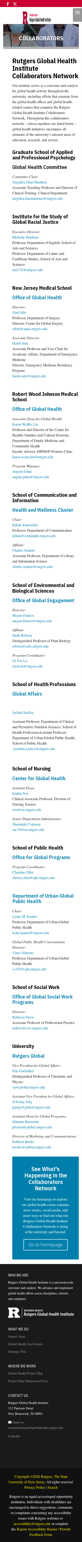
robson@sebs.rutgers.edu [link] (30, 646)
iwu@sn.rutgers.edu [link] (26, 809)
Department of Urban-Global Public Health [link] (43, 898)
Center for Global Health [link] (38, 778)
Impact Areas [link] (16, 1336)
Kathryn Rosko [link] (23, 1141)
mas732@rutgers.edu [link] (27, 269)
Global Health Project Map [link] (25, 1373)
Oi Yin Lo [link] (19, 660)
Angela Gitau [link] (22, 471)
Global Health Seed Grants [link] (25, 1344)
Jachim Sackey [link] (23, 712)
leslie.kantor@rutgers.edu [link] (30, 932)
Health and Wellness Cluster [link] (42, 510)
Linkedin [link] (14, 1436)
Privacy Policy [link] (34, 1487)
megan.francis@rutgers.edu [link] (32, 620)
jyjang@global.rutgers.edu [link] (31, 1107)
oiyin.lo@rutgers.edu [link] (27, 666)
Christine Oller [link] (22, 872)
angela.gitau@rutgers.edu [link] (30, 476)
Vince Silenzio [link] (22, 952)
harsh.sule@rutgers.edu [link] (29, 375)
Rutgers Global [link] (28, 1055)
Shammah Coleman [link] (26, 824)
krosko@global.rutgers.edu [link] (31, 1147)
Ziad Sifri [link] (19, 312)
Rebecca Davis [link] (23, 1017)
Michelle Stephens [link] (25, 237)
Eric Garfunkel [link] (23, 1070)
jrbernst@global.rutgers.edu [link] (32, 1127)
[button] (8, 5)
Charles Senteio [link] (23, 550)
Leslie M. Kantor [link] (24, 916)
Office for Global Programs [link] (41, 857)
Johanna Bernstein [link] (25, 1121)
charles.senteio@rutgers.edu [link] (32, 566)
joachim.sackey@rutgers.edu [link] (34, 748)
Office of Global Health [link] (37, 297)
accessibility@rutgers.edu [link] (32, 1523)
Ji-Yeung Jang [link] (22, 1101)
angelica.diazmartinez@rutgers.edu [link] (37, 198)
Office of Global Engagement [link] (43, 600)
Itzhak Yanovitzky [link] (25, 524)
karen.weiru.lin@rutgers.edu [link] (32, 456)
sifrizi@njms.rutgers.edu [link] (29, 328)
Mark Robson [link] (22, 635)
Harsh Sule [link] (20, 343)
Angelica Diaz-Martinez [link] (29, 182)
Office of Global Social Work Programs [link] (42, 999)
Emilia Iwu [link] (20, 793)
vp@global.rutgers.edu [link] (28, 1087)
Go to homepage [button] (45, 1245)
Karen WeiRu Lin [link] (25, 424)
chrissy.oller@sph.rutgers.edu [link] (33, 877)
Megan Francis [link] (23, 615)
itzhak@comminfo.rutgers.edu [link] (34, 535)
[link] (40, 17)
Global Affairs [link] (27, 693)
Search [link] (53, 1487)
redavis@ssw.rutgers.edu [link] (30, 1028)
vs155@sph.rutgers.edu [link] (29, 969)
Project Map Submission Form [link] (28, 1381)
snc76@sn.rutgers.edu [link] (28, 829)
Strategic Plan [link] (17, 1351)
